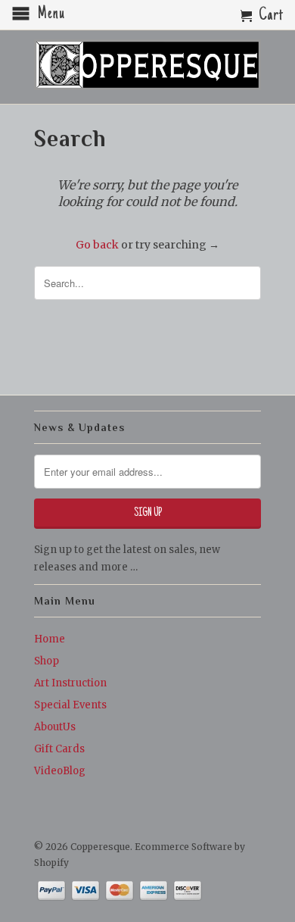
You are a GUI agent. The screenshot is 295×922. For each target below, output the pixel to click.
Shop (46, 661)
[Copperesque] (147, 65)
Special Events (70, 705)
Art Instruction (70, 683)
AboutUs (55, 726)
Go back (97, 245)
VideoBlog (59, 770)
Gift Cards (59, 748)
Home (49, 639)
